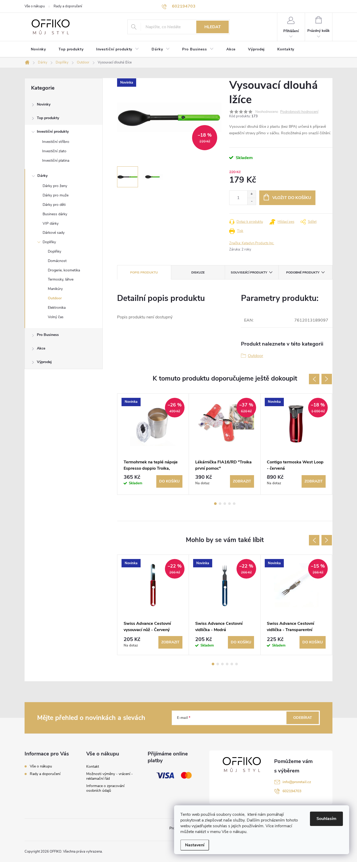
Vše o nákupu (35, 6)
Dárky (42, 175)
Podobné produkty (302, 272)
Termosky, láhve (60, 279)
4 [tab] (229, 503)
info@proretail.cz (297, 781)
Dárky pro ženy (55, 185)
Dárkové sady (54, 232)
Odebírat (302, 717)
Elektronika (57, 307)
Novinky (43, 104)
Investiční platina (55, 160)
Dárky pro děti (54, 204)
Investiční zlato (54, 151)
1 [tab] (215, 503)
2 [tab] (220, 503)
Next (326, 379)
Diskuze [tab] (198, 272)
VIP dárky (51, 223)
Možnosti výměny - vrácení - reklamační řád (109, 776)
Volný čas (56, 316)
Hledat (212, 27)
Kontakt (92, 766)
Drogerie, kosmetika (64, 270)
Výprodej (44, 361)
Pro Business (48, 334)
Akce (41, 348)
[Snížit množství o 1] (251, 201)
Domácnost (57, 260)
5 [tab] (234, 503)
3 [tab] (224, 503)
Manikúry (55, 288)
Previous (314, 379)
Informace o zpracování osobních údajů (105, 788)
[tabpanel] (153, 444)
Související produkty (249, 272)
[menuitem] (38, 49)
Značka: (251, 243)
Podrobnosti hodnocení (299, 112)
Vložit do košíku (291, 198)
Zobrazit (242, 481)
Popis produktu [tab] (144, 272)
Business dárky (55, 214)
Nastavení (194, 845)
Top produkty (48, 117)
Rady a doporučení (68, 6)
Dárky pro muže (55, 195)
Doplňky (49, 242)
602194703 (292, 791)
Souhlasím (326, 819)
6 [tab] (236, 664)
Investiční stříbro (55, 141)
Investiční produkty (53, 131)
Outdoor (55, 298)
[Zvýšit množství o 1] (251, 194)
